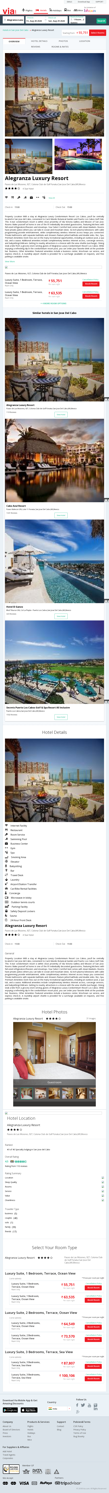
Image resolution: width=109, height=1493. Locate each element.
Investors (7, 1436)
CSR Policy (78, 1426)
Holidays (31, 1433)
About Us (7, 1426)
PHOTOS (63, 41)
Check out (52, 18)
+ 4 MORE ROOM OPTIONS (53, 303)
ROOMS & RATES (60, 46)
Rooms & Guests (77, 17)
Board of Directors (11, 1429)
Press (5, 1433)
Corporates (8, 1458)
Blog (59, 1429)
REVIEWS (35, 46)
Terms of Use (79, 1433)
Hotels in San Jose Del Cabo (15, 30)
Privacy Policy (79, 1429)
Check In (30, 18)
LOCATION (84, 41)
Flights (30, 1426)
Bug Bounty (78, 1436)
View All (52, 198)
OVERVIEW (14, 41)
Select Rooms (97, 32)
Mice (29, 1439)
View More (10, 261)
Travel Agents (9, 1454)
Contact (60, 1426)
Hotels (30, 1429)
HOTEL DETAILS (39, 41)
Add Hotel (7, 1451)
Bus (29, 1436)
